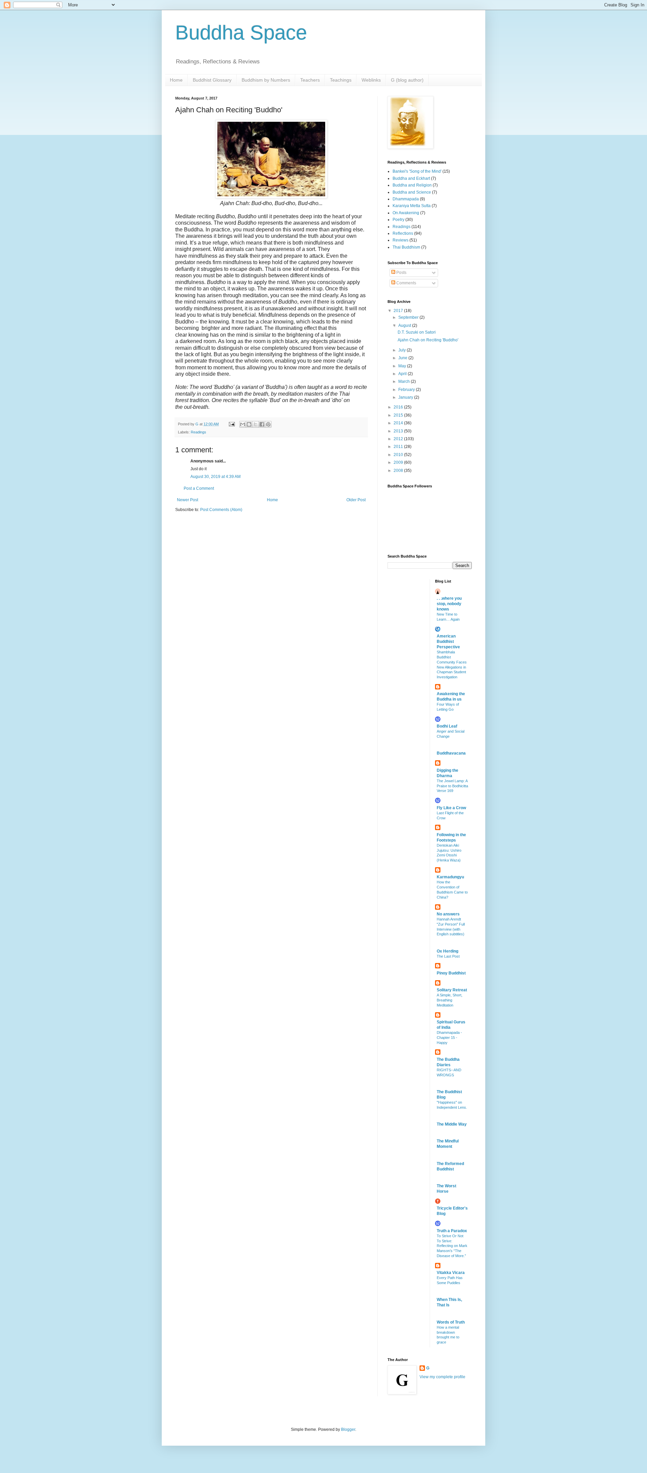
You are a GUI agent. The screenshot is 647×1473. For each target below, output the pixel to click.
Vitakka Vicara (451, 1272)
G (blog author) (407, 80)
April (403, 373)
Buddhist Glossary (212, 80)
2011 (399, 446)
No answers (448, 914)
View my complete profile (442, 1377)
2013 (399, 431)
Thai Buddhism (406, 247)
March (404, 381)
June (403, 358)
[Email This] (242, 424)
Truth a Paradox (452, 1230)
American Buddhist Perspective (448, 641)
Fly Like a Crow (451, 807)
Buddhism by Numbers (266, 80)
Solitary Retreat (452, 990)
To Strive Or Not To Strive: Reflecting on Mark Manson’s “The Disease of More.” (452, 1246)
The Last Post (448, 956)
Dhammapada (406, 199)
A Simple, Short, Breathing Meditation (449, 1000)
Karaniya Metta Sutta (412, 205)
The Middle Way (452, 1124)
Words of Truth (451, 1322)
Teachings (340, 80)
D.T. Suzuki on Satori (417, 332)
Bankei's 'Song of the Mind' (417, 171)
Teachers (310, 80)
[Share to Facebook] (261, 424)
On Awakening (406, 212)
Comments (405, 283)
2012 (399, 438)
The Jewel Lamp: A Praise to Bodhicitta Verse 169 (452, 786)
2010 (399, 454)
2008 (399, 470)
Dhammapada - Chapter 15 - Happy (449, 1037)
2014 (399, 423)
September (409, 317)
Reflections (403, 233)
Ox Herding (447, 951)
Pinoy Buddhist (451, 973)
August (405, 325)
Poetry (398, 219)
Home (176, 80)
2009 (399, 462)
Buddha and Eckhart (411, 178)
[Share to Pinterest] (268, 424)
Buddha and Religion (412, 185)
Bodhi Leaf (447, 726)
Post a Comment (199, 488)
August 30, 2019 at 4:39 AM (215, 476)
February (407, 389)
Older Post (356, 500)
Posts (400, 272)
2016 (399, 407)
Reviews (400, 240)
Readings (198, 432)
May (402, 366)
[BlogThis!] (249, 424)
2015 (399, 415)
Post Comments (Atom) (221, 509)
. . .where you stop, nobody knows (449, 604)
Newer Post (187, 500)
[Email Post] (231, 424)
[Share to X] (255, 424)
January (406, 397)
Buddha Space (241, 32)
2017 (399, 310)
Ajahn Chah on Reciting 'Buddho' (428, 340)
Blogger (348, 1429)
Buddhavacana (451, 753)
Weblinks (371, 80)
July (402, 350)
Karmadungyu (450, 877)
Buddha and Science (412, 192)
